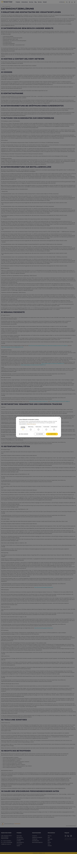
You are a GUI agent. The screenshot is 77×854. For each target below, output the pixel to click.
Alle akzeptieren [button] (52, 434)
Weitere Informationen (31, 424)
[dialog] (38, 427)
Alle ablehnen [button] (39, 434)
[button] (23, 434)
